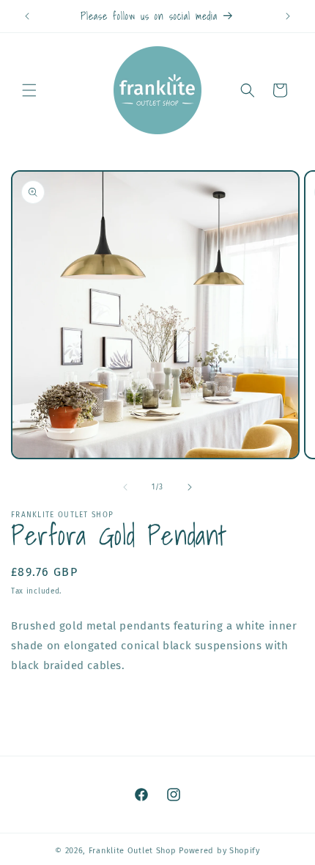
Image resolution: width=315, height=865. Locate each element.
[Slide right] (190, 487)
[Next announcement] (288, 16)
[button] (29, 90)
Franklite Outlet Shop (133, 850)
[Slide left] (125, 487)
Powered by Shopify (219, 850)
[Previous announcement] (27, 16)
